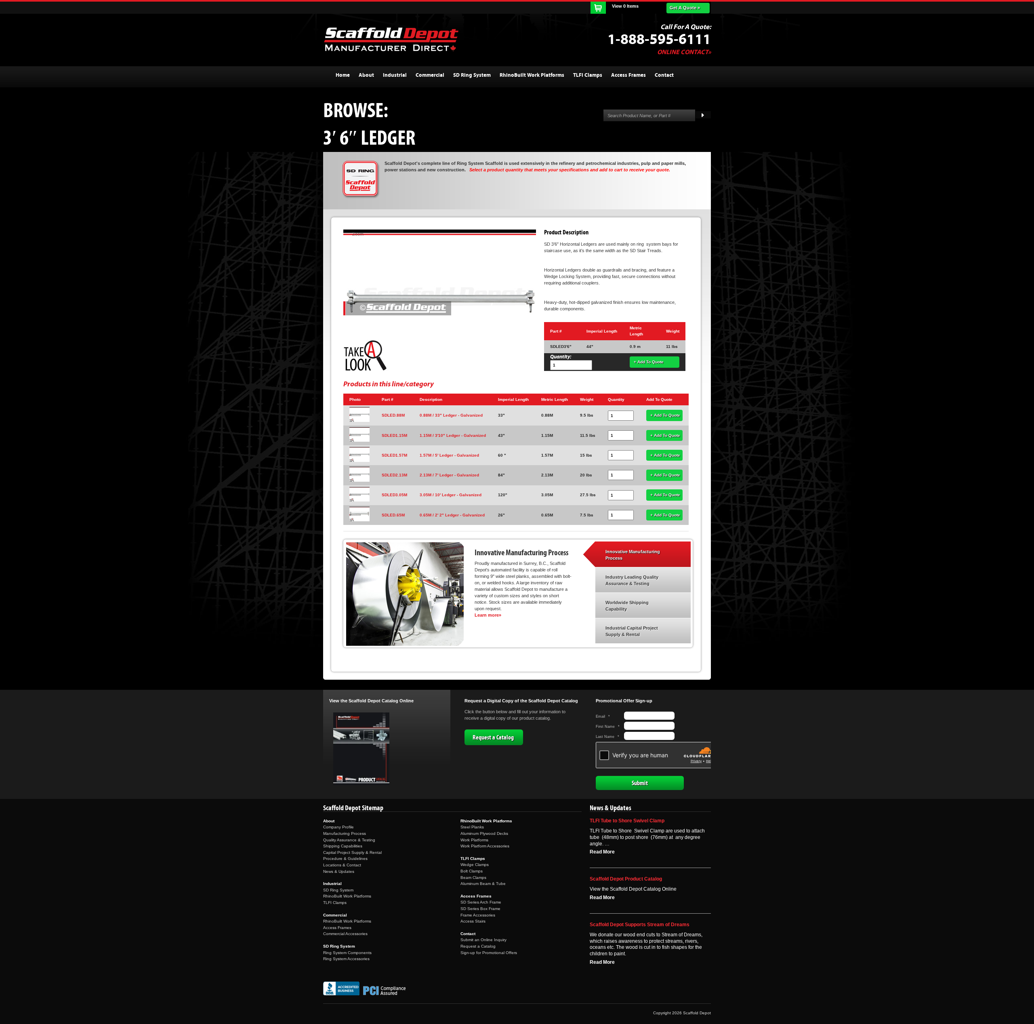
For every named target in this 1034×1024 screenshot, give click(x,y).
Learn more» (488, 615)
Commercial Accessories (345, 933)
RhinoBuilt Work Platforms (347, 896)
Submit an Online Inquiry (483, 940)
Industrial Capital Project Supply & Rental (631, 631)
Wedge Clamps (474, 864)
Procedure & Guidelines (345, 858)
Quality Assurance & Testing (349, 840)
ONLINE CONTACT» (684, 52)
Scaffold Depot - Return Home (391, 39)
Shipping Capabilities (342, 846)
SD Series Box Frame (480, 908)
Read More (602, 852)
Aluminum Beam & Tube (483, 883)
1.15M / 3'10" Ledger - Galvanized (453, 435)
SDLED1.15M (394, 435)
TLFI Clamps (335, 902)
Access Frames (337, 927)
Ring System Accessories (346, 959)
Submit (640, 783)
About (328, 821)
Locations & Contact (342, 865)
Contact (467, 933)
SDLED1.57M (394, 455)
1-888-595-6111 (659, 39)
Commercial (335, 915)
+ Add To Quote (649, 362)
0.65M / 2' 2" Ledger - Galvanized (452, 515)
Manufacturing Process (344, 833)
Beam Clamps (473, 877)
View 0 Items (625, 6)
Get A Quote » (685, 7)
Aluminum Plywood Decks (484, 833)
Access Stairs (472, 921)
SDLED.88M (393, 415)
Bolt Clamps (471, 871)
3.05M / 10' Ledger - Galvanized (450, 495)
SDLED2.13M (394, 475)
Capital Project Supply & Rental (352, 852)
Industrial (332, 883)
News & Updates (338, 871)
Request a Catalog (493, 737)
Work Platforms (474, 840)
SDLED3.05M (394, 495)
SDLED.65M (393, 515)
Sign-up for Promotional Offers (488, 952)
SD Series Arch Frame (480, 902)
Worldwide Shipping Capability (627, 605)
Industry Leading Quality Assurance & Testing (631, 580)
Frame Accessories (477, 915)
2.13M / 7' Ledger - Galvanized (449, 475)
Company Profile (338, 827)
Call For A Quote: (685, 27)
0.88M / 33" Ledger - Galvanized (451, 415)
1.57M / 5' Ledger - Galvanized (449, 455)
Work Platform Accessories (484, 846)
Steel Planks (472, 827)
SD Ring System (338, 890)
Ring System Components (347, 952)
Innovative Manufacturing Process (632, 554)
